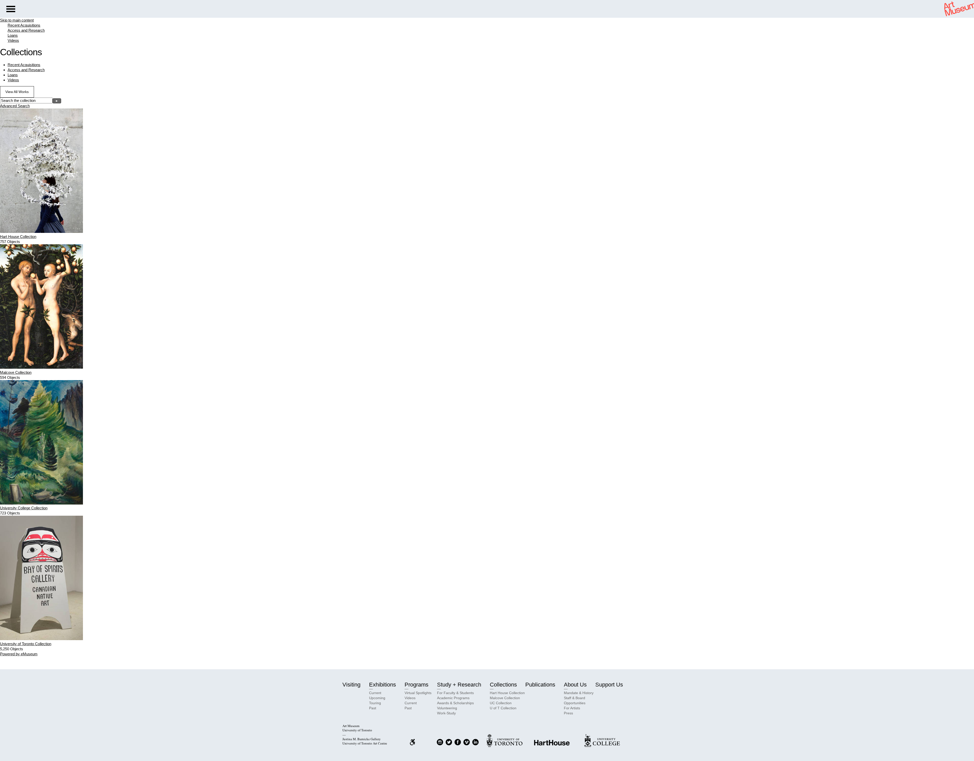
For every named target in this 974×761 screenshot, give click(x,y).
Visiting (351, 684)
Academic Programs (453, 698)
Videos (13, 40)
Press (568, 713)
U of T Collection (503, 708)
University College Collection (23, 508)
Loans (13, 35)
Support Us (609, 684)
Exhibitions (382, 684)
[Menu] (10, 9)
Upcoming (377, 698)
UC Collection (501, 703)
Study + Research (459, 684)
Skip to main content (17, 20)
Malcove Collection (15, 372)
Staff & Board (574, 698)
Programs (416, 684)
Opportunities (574, 703)
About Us (575, 684)
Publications (540, 684)
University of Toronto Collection (25, 644)
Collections (503, 684)
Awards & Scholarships (455, 703)
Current (375, 693)
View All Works (17, 92)
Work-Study (446, 713)
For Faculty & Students (455, 693)
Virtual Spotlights (418, 693)
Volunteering (447, 708)
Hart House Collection (18, 236)
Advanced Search (15, 106)
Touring (375, 703)
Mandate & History (579, 693)
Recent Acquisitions (24, 25)
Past (372, 708)
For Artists (572, 708)
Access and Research (26, 30)
